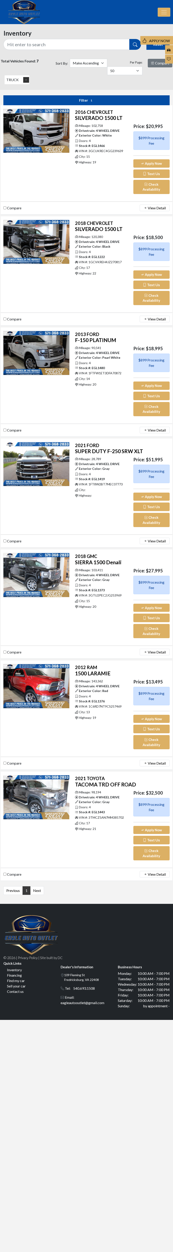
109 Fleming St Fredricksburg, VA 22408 (81, 977)
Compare (161, 63)
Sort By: (62, 63)
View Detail (156, 208)
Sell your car (16, 986)
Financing (14, 975)
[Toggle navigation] (164, 12)
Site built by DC (51, 958)
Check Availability (151, 187)
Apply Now (153, 163)
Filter (85, 100)
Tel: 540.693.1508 (80, 988)
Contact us (15, 991)
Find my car (16, 980)
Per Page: (136, 62)
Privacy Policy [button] (28, 958)
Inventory (14, 970)
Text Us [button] (153, 173)
